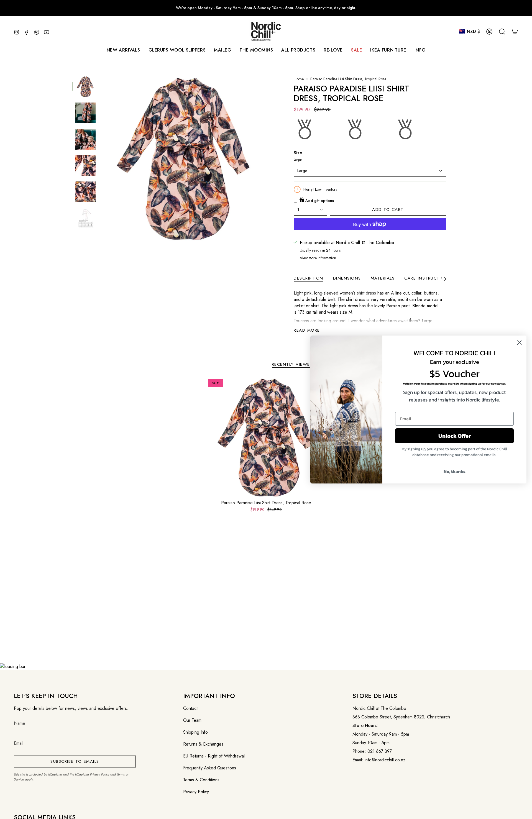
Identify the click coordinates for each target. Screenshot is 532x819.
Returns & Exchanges (203, 744)
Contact (190, 708)
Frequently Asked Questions (209, 768)
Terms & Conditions (201, 780)
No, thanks (455, 471)
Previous (101, 158)
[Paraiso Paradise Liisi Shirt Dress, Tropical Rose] (266, 437)
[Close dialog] (519, 342)
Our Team (192, 720)
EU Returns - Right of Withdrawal (214, 756)
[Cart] (514, 31)
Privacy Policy (99, 774)
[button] (222, 50)
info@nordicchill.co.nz (385, 760)
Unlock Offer (454, 436)
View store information (318, 258)
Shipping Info (195, 732)
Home (299, 79)
